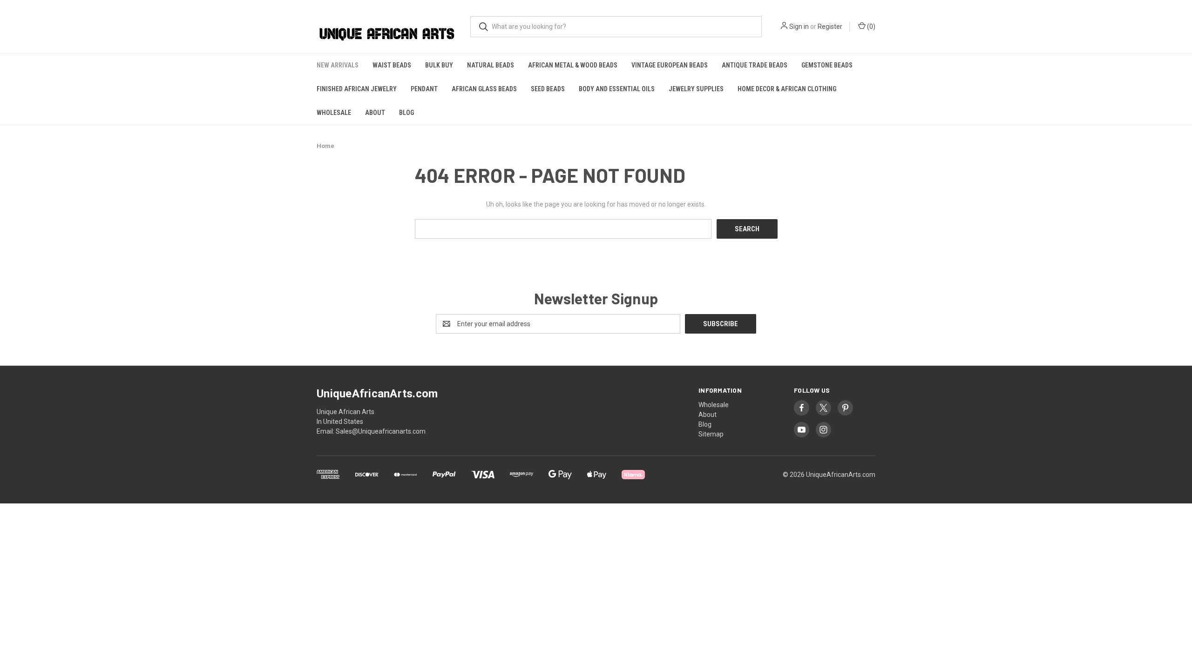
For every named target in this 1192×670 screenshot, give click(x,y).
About (375, 112)
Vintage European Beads (669, 65)
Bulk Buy (439, 65)
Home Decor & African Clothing (787, 89)
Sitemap (711, 434)
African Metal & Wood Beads (572, 65)
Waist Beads (391, 65)
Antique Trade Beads (754, 65)
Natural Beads (490, 65)
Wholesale (334, 112)
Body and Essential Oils (617, 89)
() (870, 26)
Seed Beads (548, 89)
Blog (406, 112)
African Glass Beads (484, 89)
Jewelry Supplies (696, 89)
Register (830, 26)
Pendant (424, 89)
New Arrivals (338, 65)
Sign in (799, 26)
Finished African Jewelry (357, 89)
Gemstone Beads (827, 65)
